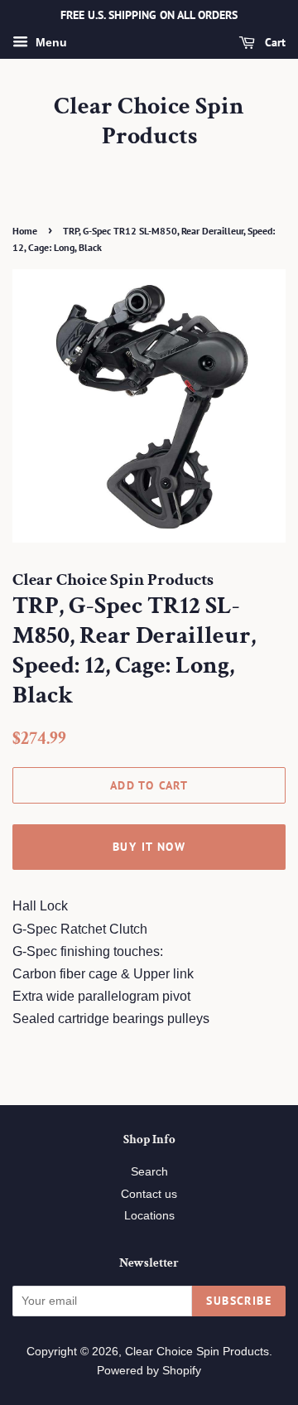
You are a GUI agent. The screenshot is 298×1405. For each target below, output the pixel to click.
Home (24, 231)
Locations (149, 1215)
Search (149, 1172)
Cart (274, 42)
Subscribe (239, 1300)
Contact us (149, 1194)
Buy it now (149, 846)
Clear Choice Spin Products (149, 122)
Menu (49, 42)
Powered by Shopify (149, 1370)
